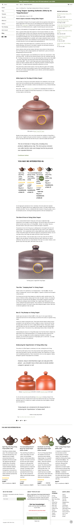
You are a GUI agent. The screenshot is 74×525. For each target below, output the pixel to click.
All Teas (53, 495)
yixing (32, 416)
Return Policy (65, 506)
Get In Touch (65, 513)
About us (4, 20)
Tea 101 (8, 17)
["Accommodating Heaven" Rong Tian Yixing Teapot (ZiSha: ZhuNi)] (31, 168)
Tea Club (64, 499)
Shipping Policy (65, 502)
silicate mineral (31, 88)
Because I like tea (37, 518)
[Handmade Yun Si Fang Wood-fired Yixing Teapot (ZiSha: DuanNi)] (40, 168)
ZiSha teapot (39, 397)
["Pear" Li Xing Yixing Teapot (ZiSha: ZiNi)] (49, 168)
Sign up (21, 4)
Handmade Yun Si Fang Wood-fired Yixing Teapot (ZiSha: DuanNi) (44, 448)
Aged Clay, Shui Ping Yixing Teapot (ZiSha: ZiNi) (21, 176)
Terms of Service (66, 511)
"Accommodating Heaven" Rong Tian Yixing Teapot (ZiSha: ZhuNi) (32, 176)
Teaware (8, 14)
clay (20, 416)
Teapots (53, 513)
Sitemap (64, 496)
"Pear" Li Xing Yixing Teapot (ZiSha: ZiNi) (48, 175)
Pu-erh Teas (54, 497)
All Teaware (54, 511)
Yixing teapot (25, 25)
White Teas (54, 505)
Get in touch (5, 30)
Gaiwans (54, 514)
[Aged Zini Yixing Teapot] (35, 112)
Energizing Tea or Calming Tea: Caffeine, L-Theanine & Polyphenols (64, 38)
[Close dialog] (49, 500)
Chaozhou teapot (44, 391)
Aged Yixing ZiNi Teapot (39, 131)
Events (63, 516)
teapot (25, 416)
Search (63, 494)
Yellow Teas (54, 503)
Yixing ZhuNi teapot (26, 391)
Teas (8, 11)
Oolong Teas (54, 502)
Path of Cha (12, 522)
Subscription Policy (66, 508)
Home (3, 7)
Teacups (53, 516)
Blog (3, 33)
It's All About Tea (23, 8)
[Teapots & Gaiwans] (35, 390)
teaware (28, 416)
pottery (22, 416)
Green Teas (54, 506)
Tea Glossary (65, 497)
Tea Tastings (5, 27)
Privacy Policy (65, 510)
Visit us (3, 23)
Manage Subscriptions (28, 4)
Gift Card (64, 500)
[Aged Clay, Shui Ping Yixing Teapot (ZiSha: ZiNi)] (22, 168)
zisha (34, 416)
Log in (17, 4)
